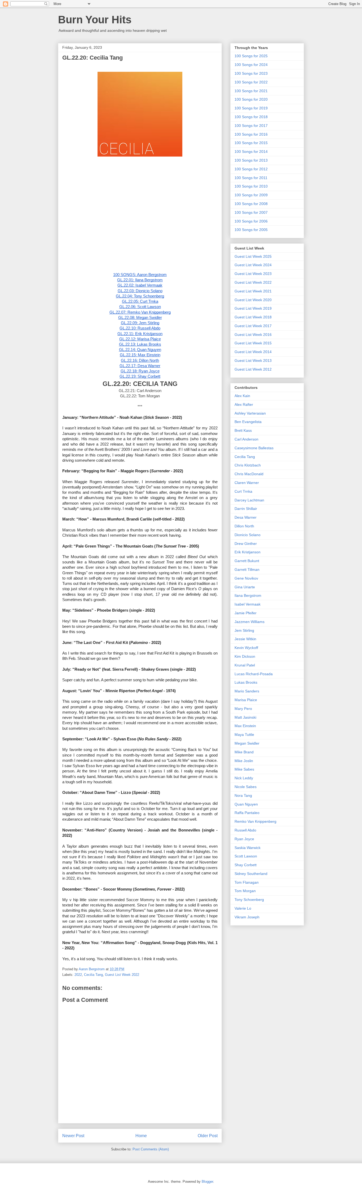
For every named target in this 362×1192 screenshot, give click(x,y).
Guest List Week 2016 (253, 334)
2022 (78, 975)
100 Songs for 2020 (251, 99)
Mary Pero (243, 708)
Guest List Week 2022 (122, 975)
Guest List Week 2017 (253, 326)
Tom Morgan (245, 891)
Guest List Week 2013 (253, 360)
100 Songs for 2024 (251, 65)
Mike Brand (244, 752)
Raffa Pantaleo (247, 813)
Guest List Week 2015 (253, 343)
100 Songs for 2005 (251, 230)
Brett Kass (243, 430)
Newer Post (73, 1135)
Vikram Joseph (247, 917)
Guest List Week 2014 (253, 352)
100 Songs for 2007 (251, 212)
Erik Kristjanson (248, 552)
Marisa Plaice (246, 700)
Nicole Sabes (246, 787)
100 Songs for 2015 (251, 143)
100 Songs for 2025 (251, 56)
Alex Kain (242, 396)
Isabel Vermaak (248, 604)
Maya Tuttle (244, 734)
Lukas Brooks (246, 682)
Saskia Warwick (248, 848)
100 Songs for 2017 (251, 125)
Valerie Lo (243, 908)
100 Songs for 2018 (251, 117)
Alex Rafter (244, 404)
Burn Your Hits (94, 19)
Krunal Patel (245, 665)
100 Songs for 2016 (251, 134)
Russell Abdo (245, 830)
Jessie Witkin (245, 639)
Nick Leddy (244, 778)
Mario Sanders (247, 691)
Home (141, 1135)
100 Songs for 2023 (251, 73)
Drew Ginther (246, 543)
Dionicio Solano (248, 535)
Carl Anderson (246, 439)
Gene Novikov (246, 578)
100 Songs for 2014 (251, 151)
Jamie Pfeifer (246, 613)
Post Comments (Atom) (151, 1149)
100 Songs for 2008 (251, 204)
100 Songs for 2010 (251, 186)
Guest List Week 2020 (253, 300)
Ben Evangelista (248, 422)
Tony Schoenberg (249, 899)
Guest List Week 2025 (253, 256)
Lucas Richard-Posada (254, 674)
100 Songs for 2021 (251, 91)
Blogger (207, 1182)
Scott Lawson (246, 856)
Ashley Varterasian (250, 413)
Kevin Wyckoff (246, 648)
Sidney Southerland (251, 873)
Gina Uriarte (245, 587)
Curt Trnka (243, 491)
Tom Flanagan (247, 882)
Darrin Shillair (246, 508)
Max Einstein (245, 726)
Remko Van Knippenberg (255, 821)
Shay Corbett (246, 865)
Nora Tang (243, 795)
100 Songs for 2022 (251, 82)
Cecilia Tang (93, 975)
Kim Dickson (245, 656)
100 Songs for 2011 (251, 178)
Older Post (208, 1135)
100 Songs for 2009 (251, 195)
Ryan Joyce (244, 839)
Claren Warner (247, 483)
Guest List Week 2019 (253, 308)
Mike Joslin (244, 761)
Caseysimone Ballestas (254, 448)
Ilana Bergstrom (248, 595)
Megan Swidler (247, 743)
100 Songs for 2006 (251, 221)
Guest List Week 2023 (253, 274)
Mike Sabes (244, 769)
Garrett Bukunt (247, 561)
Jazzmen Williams (249, 622)
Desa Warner (246, 517)
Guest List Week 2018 (253, 317)
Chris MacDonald (249, 474)
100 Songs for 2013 (251, 160)
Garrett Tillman (247, 569)
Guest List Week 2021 (253, 291)
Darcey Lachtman (249, 500)
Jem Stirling (244, 630)
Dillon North (244, 526)
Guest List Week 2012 (253, 369)
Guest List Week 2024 (253, 265)
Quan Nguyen (246, 804)
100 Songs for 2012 (251, 169)
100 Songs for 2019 (251, 108)
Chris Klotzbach (248, 465)
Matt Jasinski (245, 717)
